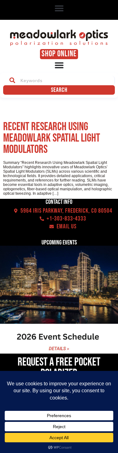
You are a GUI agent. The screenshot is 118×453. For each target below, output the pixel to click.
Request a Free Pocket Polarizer (59, 367)
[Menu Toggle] (59, 65)
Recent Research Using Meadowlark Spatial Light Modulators (51, 138)
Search (59, 90)
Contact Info (59, 202)
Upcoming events (59, 242)
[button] (59, 8)
